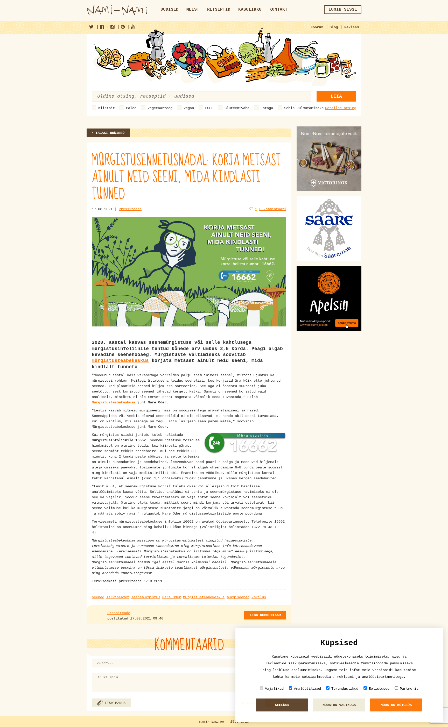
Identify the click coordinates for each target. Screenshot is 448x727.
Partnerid (409, 689)
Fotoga (267, 108)
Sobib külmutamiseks (304, 108)
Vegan (189, 108)
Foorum (317, 27)
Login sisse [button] (342, 9)
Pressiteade (130, 209)
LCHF (209, 108)
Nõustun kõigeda (396, 705)
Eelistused (379, 689)
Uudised (169, 9)
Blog (334, 27)
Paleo (131, 108)
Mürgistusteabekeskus (204, 597)
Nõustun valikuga (339, 705)
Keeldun (282, 705)
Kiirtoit (106, 108)
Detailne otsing (340, 108)
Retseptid (218, 9)
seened (98, 597)
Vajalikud (274, 689)
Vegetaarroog (160, 108)
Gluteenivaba (237, 108)
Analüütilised (307, 689)
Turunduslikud (344, 689)
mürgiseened (238, 597)
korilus (258, 597)
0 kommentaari (272, 209)
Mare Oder (171, 597)
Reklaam (351, 27)
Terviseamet (117, 597)
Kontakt (278, 9)
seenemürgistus (145, 597)
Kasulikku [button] (250, 9)
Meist (192, 9)
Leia (336, 96)
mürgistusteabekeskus (120, 360)
